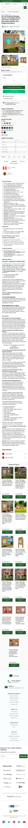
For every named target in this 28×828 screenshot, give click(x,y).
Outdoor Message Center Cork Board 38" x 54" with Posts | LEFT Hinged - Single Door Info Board (20, 552)
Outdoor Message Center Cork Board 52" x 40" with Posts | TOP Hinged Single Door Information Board (20, 585)
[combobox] (14, 7)
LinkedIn (19, 822)
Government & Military (14, 702)
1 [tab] (12, 54)
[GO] (25, 7)
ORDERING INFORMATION (14, 693)
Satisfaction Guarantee (14, 736)
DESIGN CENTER (14, 722)
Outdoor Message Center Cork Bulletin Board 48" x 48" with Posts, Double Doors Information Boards (20, 516)
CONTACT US (14, 709)
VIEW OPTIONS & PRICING (7, 497)
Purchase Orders (14, 700)
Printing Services (14, 725)
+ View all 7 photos (6, 67)
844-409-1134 (9, 1)
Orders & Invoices (14, 713)
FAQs (14, 727)
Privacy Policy (14, 738)
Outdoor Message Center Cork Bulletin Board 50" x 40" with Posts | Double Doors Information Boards (7, 552)
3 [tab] (16, 54)
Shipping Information (14, 698)
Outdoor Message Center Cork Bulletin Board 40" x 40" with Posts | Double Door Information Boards (7, 482)
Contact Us (24, 1)
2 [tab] (14, 54)
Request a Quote (14, 695)
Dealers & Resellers (14, 715)
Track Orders (14, 711)
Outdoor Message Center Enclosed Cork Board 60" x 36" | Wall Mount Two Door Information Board (13, 653)
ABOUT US (14, 732)
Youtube (24, 822)
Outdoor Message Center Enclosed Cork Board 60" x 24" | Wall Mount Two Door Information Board (20, 620)
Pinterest (14, 822)
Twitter (9, 822)
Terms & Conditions (14, 740)
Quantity (4, 77)
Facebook (3, 822)
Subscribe (23, 756)
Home (2, 11)
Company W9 (14, 704)
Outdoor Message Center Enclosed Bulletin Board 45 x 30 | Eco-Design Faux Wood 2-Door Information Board (7, 620)
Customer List (14, 734)
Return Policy (14, 717)
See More (3, 116)
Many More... (5, 135)
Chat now (15, 102)
